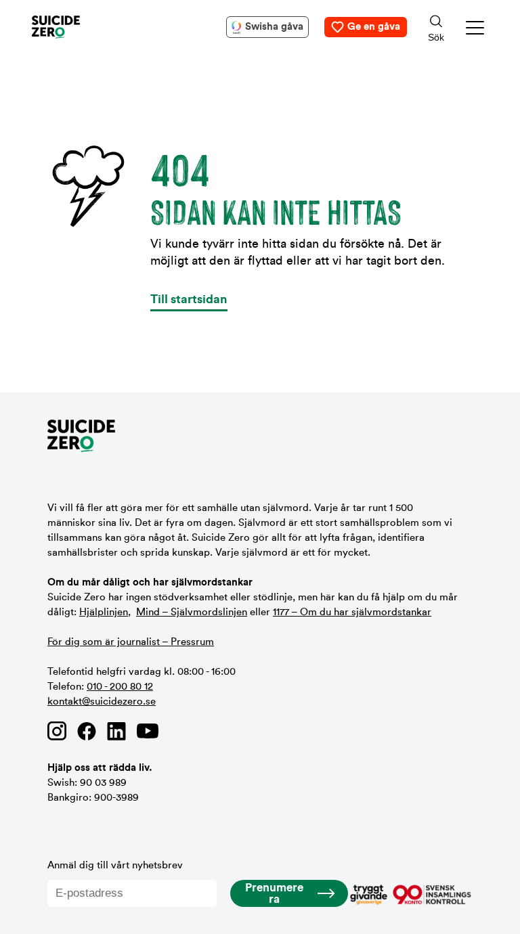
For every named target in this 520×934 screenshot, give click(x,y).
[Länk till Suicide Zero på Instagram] (56, 730)
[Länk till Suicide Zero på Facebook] (86, 730)
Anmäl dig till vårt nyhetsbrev (115, 865)
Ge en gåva (373, 27)
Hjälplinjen (103, 612)
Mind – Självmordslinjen (191, 612)
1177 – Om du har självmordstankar (352, 612)
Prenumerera (274, 893)
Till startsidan (189, 299)
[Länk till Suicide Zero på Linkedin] (116, 730)
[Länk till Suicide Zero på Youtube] (147, 731)
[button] (475, 27)
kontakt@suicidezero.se (101, 701)
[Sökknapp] (436, 27)
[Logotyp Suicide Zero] (76, 27)
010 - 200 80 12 (120, 687)
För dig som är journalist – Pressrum (130, 642)
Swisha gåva (274, 27)
